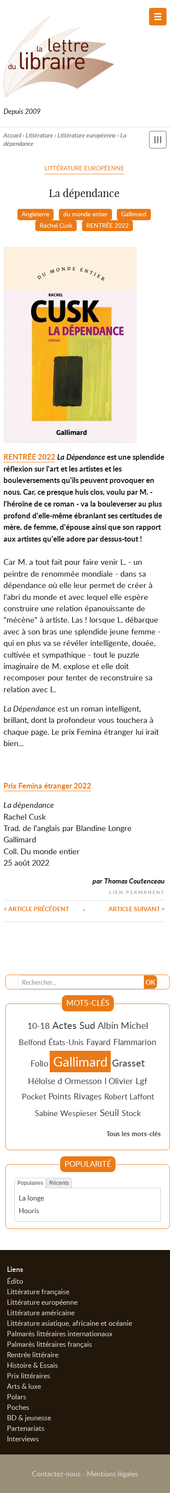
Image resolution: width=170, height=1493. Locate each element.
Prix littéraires (28, 1375)
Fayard (98, 1042)
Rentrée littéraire (32, 1354)
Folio (39, 1063)
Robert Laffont (129, 1096)
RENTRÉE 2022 (107, 225)
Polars (16, 1396)
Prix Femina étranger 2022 (47, 786)
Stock (131, 1113)
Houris (29, 1210)
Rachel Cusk (56, 225)
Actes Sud (73, 1025)
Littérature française (38, 1291)
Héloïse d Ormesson (65, 1081)
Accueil (12, 135)
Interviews (23, 1439)
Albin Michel (123, 1025)
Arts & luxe (24, 1386)
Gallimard (133, 213)
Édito (15, 1281)
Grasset (128, 1062)
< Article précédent (36, 908)
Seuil (109, 1112)
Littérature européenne (87, 135)
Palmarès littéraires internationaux (59, 1333)
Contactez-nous (56, 1474)
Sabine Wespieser (66, 1113)
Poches (18, 1407)
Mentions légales (112, 1474)
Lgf (141, 1081)
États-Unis (66, 1042)
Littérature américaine (41, 1312)
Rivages (88, 1096)
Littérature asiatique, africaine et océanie (69, 1323)
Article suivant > (137, 908)
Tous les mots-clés (133, 1133)
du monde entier (85, 213)
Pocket (34, 1096)
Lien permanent (137, 891)
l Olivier (119, 1081)
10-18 (38, 1026)
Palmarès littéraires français (49, 1344)
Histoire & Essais (32, 1365)
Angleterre (35, 213)
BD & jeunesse (29, 1418)
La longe (31, 1198)
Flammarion (134, 1042)
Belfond (32, 1042)
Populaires (30, 1183)
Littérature (39, 135)
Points (59, 1096)
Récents (59, 1183)
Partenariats (25, 1428)
